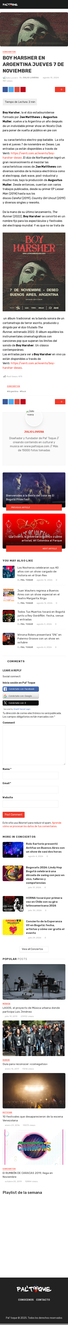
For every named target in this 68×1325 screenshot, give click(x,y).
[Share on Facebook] (5, 89)
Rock (23, 391)
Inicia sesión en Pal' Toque (19, 682)
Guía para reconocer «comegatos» (25, 1064)
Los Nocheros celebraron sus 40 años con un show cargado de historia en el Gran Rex (38, 571)
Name (7, 769)
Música (6, 1004)
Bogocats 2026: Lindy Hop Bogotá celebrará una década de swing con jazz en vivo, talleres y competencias (45, 875)
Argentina (13, 391)
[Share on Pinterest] (23, 89)
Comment (9, 722)
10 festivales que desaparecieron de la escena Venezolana (33, 1118)
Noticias (7, 1112)
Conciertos (9, 52)
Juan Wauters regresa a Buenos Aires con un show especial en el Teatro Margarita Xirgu (38, 594)
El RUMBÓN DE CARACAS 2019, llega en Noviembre (28, 1174)
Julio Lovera (31, 77)
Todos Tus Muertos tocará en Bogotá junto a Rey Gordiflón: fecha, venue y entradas (41, 615)
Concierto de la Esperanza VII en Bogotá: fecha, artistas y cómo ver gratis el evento (45, 927)
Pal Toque (27, 580)
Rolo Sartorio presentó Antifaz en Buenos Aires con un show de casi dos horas (45, 847)
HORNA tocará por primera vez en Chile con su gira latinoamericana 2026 (44, 901)
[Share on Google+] (17, 89)
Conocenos (26, 1299)
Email (7, 783)
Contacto (43, 1299)
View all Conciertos (32, 949)
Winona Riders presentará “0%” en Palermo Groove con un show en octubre (39, 638)
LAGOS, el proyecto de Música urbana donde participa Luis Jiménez (31, 1009)
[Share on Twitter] (11, 89)
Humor (6, 1060)
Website (8, 797)
